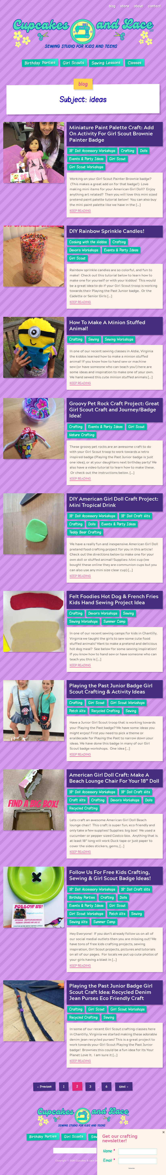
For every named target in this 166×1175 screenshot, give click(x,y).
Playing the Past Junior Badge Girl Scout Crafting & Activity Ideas (110, 689)
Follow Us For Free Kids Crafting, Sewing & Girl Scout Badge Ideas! (110, 875)
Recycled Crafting (105, 711)
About (138, 6)
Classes (135, 63)
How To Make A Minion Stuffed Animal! (107, 325)
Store (124, 6)
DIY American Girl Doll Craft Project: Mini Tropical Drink (113, 502)
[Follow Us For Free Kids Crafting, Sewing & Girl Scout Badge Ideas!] (33, 919)
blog (83, 84)
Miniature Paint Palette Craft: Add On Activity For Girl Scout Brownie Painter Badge (111, 133)
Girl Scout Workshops (86, 167)
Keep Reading (80, 210)
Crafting (127, 151)
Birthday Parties (39, 63)
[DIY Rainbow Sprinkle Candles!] (33, 267)
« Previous (44, 1086)
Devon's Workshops (83, 250)
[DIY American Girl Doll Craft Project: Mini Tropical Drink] (33, 538)
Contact (154, 6)
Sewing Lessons (106, 63)
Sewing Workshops (119, 339)
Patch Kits (77, 711)
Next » (123, 1086)
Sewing (93, 339)
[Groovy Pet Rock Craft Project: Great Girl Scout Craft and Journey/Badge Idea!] (33, 441)
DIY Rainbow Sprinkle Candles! (107, 231)
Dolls (143, 151)
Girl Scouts (73, 63)
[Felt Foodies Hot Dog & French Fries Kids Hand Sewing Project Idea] (33, 631)
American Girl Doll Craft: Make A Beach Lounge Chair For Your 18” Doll (114, 778)
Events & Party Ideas (86, 159)
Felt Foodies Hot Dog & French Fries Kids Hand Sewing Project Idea (114, 599)
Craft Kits (77, 800)
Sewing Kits (78, 922)
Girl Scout (117, 159)
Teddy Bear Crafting (85, 532)
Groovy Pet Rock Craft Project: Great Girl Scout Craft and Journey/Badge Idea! (114, 409)
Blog (112, 6)
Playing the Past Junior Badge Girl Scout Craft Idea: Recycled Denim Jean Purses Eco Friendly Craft (110, 992)
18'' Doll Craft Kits (135, 516)
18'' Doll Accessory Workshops (92, 151)
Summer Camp (114, 621)
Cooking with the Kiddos (88, 242)
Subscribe (132, 1168)
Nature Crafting (81, 435)
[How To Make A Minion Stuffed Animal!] (33, 353)
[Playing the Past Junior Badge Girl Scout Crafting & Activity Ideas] (33, 720)
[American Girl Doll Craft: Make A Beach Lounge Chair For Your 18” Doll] (33, 814)
